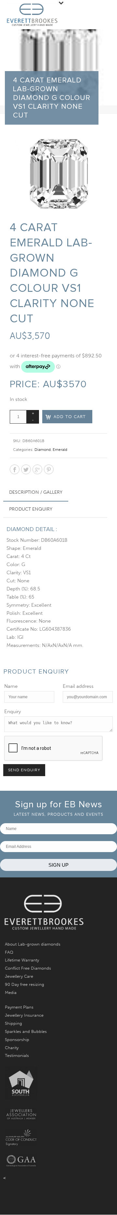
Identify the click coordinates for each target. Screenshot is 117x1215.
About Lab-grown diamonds (32, 944)
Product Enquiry (30, 509)
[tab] (35, 492)
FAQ (9, 952)
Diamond (42, 449)
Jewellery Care (19, 976)
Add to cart (70, 416)
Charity (12, 1047)
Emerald (60, 449)
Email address (78, 686)
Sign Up (58, 865)
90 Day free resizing (24, 984)
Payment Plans (19, 1007)
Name (11, 686)
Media (11, 992)
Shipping (13, 1023)
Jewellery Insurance (24, 1015)
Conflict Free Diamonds (28, 968)
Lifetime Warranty (22, 960)
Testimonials (17, 1055)
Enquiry (12, 711)
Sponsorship (17, 1039)
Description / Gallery (35, 492)
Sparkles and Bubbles (26, 1031)
